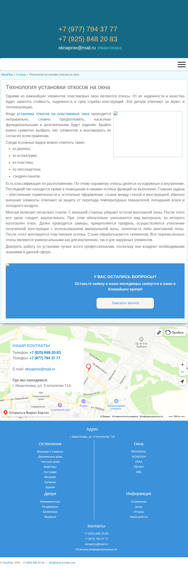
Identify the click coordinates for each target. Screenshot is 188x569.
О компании (139, 501)
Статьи (21, 74)
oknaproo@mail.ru (77, 47)
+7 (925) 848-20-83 (96, 533)
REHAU (139, 466)
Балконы (50, 482)
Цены (138, 506)
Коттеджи (50, 472)
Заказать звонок (125, 303)
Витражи (50, 477)
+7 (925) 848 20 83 (87, 39)
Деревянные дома (50, 456)
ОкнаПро (7, 74)
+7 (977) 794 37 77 (87, 29)
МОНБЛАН (139, 456)
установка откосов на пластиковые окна (53, 114)
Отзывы (139, 511)
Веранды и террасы (50, 451)
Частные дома (50, 461)
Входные (50, 516)
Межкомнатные (50, 501)
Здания (50, 487)
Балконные (50, 511)
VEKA (138, 461)
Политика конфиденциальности (96, 549)
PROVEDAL (138, 451)
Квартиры (50, 466)
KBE (138, 472)
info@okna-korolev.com (62, 562)
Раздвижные (50, 506)
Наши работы (139, 516)
